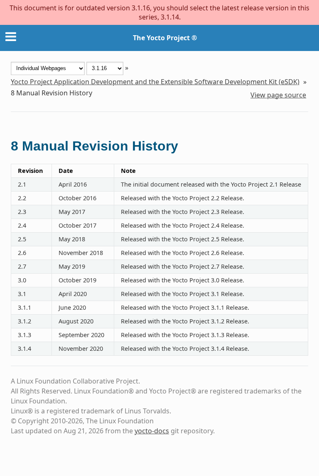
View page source (278, 95)
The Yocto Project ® (165, 37)
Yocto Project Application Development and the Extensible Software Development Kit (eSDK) (155, 81)
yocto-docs (152, 430)
